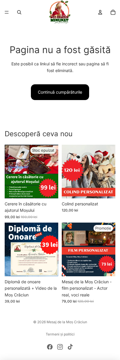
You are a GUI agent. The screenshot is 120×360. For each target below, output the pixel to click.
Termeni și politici (60, 334)
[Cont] (100, 12)
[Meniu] (6, 12)
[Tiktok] (70, 346)
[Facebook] (49, 346)
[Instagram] (60, 346)
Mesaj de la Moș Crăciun (67, 322)
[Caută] (19, 12)
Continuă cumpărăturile (60, 92)
